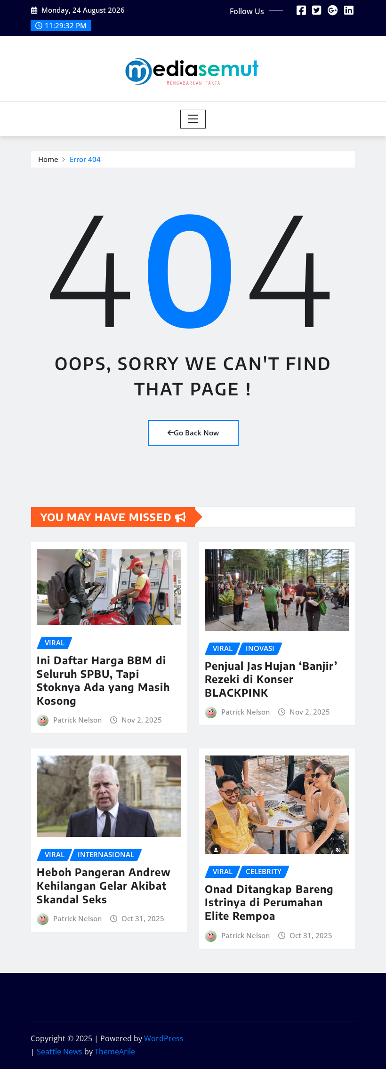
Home (48, 159)
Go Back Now (196, 432)
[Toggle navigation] (193, 119)
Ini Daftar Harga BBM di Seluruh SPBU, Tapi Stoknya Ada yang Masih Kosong (103, 680)
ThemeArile (115, 1051)
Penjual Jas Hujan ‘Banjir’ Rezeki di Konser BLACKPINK (271, 679)
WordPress (164, 1038)
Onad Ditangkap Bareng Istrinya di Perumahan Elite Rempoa (269, 902)
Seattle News (59, 1051)
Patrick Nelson (77, 719)
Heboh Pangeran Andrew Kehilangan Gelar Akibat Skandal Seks (104, 885)
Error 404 (85, 159)
